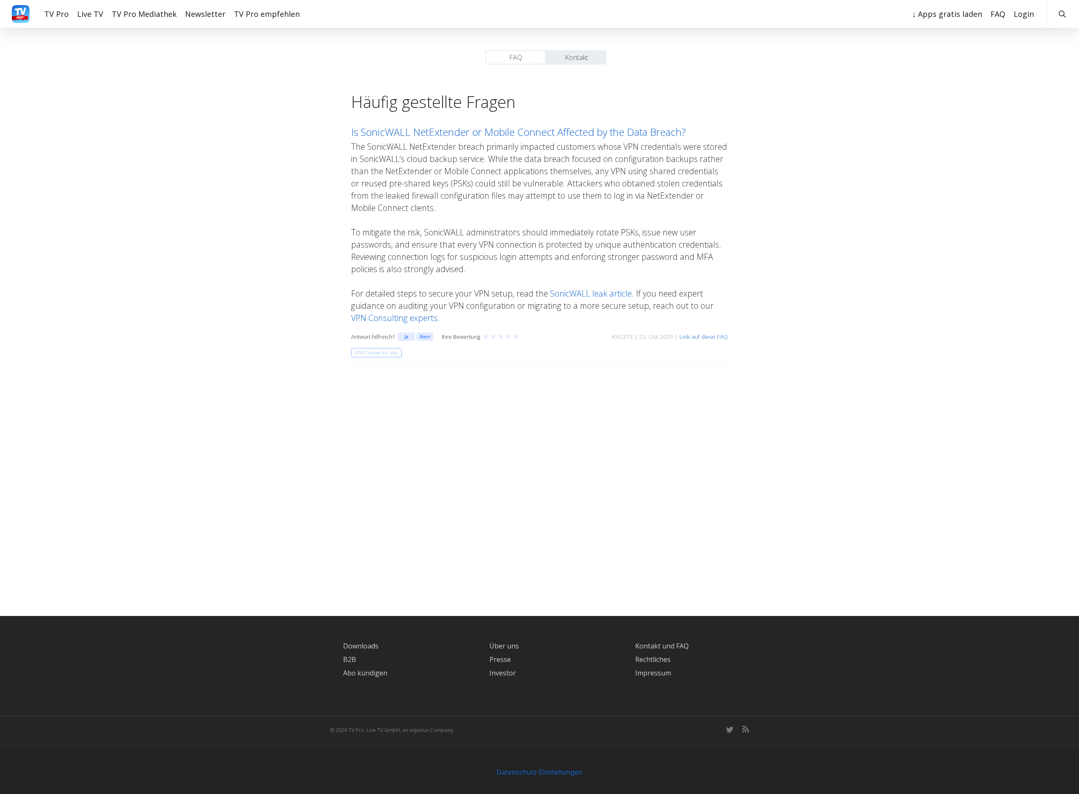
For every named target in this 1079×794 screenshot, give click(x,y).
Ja (406, 336)
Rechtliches (653, 659)
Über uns (504, 646)
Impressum (653, 673)
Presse (500, 659)
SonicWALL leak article (591, 293)
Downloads (360, 646)
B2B (349, 659)
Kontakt (576, 57)
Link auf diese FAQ (703, 336)
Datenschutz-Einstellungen (539, 772)
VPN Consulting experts (394, 318)
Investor (502, 673)
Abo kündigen (365, 673)
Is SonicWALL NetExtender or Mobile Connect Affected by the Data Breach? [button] (518, 132)
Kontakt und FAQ (662, 646)
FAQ (515, 57)
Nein (425, 336)
